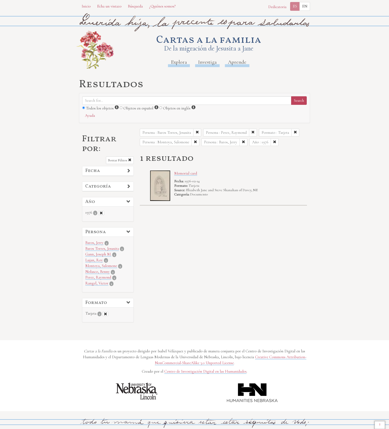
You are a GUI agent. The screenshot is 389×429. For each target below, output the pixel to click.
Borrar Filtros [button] (118, 160)
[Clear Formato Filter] (105, 314)
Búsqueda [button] (135, 6)
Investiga (207, 62)
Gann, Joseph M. (98, 254)
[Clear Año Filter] (101, 213)
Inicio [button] (86, 6)
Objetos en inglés (176, 108)
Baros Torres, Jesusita (102, 248)
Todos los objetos (100, 108)
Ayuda (90, 115)
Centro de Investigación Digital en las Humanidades (205, 371)
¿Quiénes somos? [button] (162, 6)
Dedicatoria (277, 6)
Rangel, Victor (96, 283)
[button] (108, 171)
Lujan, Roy (94, 260)
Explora (179, 62)
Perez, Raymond (98, 277)
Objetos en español (138, 108)
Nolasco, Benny (97, 271)
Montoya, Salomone (101, 265)
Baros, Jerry (94, 242)
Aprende (237, 62)
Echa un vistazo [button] (109, 6)
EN (304, 6)
